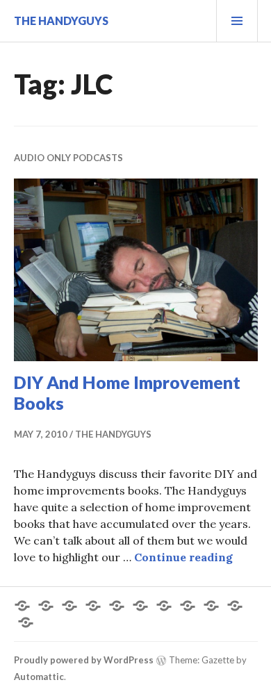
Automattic (39, 676)
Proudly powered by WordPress (84, 659)
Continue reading (183, 557)
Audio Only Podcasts (68, 157)
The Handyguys (61, 20)
